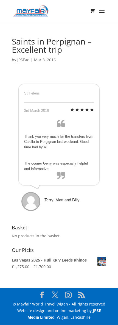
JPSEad (23, 59)
